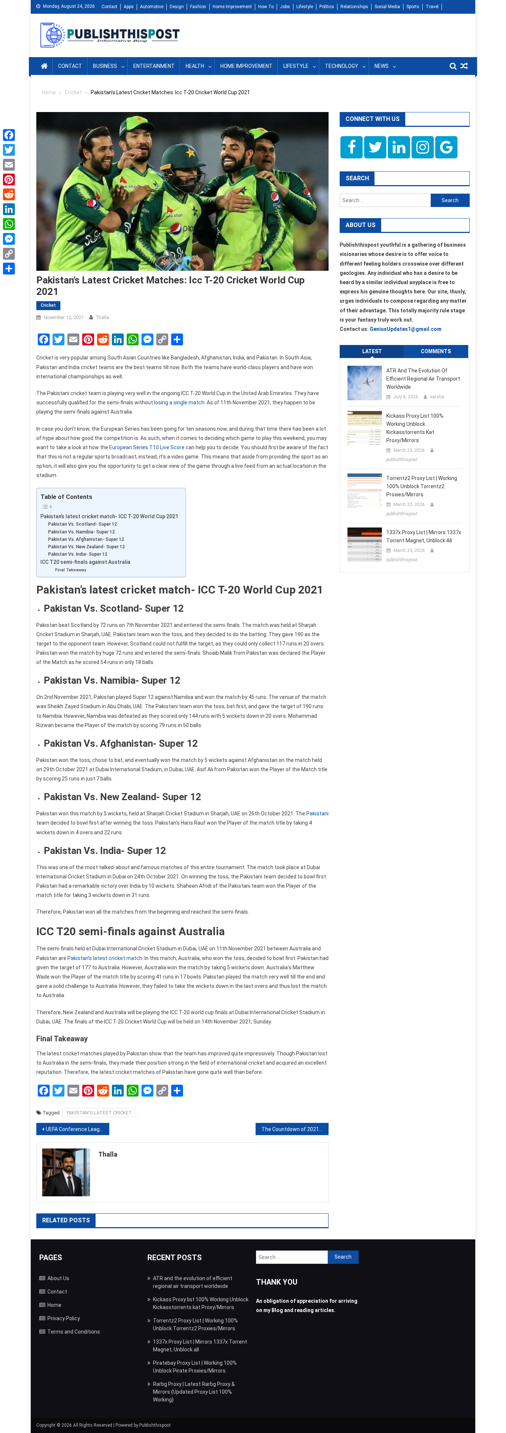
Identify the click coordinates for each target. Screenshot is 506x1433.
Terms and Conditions (73, 1332)
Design (177, 6)
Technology (341, 66)
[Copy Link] (8, 253)
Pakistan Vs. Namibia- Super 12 (81, 532)
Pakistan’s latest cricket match (104, 958)
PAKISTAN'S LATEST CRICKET (99, 1112)
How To (266, 6)
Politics (326, 6)
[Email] (8, 164)
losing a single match (179, 402)
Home (54, 1305)
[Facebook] (8, 135)
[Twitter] (8, 149)
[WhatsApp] (8, 224)
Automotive (151, 6)
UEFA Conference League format (77, 1129)
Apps (129, 6)
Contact (109, 6)
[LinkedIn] (8, 209)
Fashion (198, 6)
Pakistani (317, 813)
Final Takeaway (70, 569)
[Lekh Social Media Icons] (351, 147)
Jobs (285, 6)
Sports (412, 6)
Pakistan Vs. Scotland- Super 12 (82, 524)
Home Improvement (232, 6)
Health (195, 66)
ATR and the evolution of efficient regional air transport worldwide (423, 379)
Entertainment (154, 66)
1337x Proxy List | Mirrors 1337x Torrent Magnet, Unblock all (423, 536)
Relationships (354, 6)
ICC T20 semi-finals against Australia (85, 562)
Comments (436, 351)
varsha (437, 397)
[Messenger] (8, 238)
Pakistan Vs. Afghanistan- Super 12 (86, 539)
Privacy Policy (63, 1318)
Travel (432, 6)
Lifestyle (304, 6)
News (381, 66)
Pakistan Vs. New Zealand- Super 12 (86, 546)
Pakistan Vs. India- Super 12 (77, 554)
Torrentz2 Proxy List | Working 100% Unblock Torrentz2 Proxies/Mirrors (421, 486)
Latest (372, 351)
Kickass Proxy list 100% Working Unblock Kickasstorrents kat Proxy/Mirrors (414, 428)
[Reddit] (8, 194)
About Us (58, 1278)
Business (105, 66)
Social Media (387, 6)
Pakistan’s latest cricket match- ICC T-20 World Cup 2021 (109, 516)
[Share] (8, 268)
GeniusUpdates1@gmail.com (406, 329)
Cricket (48, 305)
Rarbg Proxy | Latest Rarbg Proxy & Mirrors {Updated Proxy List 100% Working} (194, 1392)
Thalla (102, 317)
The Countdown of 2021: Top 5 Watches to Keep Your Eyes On (295, 1129)
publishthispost (401, 459)
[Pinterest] (8, 179)
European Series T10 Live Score (146, 447)
